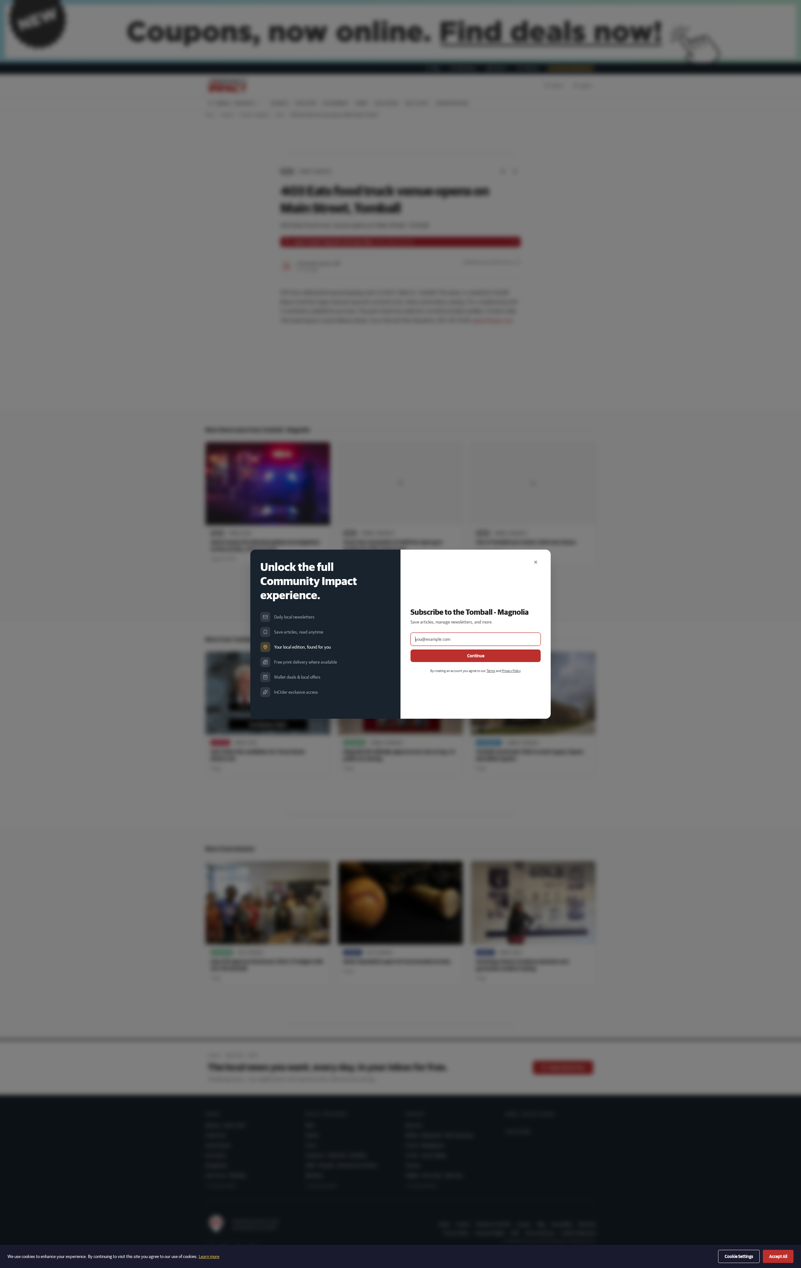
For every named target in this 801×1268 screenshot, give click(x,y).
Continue (475, 655)
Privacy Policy (511, 671)
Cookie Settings (739, 1256)
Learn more (209, 1256)
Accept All (778, 1256)
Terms (491, 671)
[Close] (536, 562)
